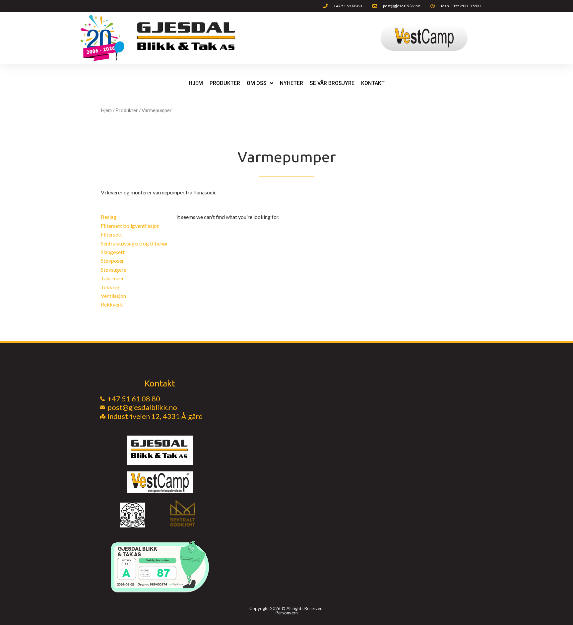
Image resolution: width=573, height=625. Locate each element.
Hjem (196, 83)
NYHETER (291, 83)
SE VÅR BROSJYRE (332, 83)
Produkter (126, 110)
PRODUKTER (225, 83)
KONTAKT (373, 83)
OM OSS (257, 83)
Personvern (287, 612)
